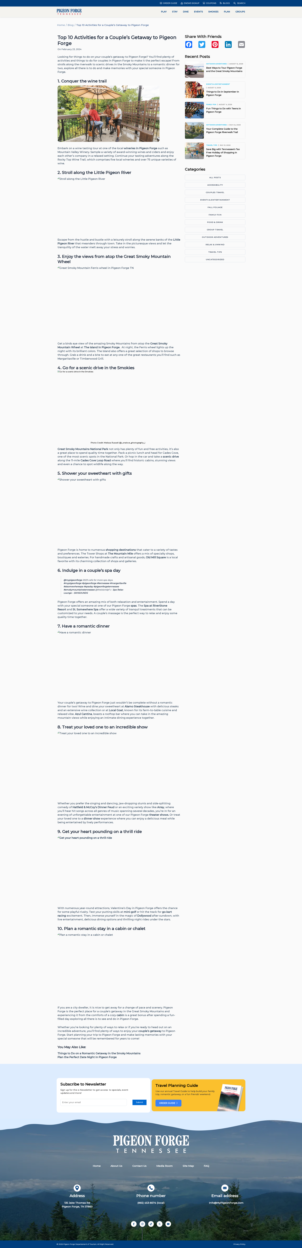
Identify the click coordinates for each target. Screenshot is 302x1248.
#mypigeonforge (72, 583)
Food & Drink (215, 222)
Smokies (213, 11)
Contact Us (139, 1165)
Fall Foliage (215, 207)
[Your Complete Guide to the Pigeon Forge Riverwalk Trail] (194, 130)
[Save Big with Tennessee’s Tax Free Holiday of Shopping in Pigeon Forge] (194, 151)
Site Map (188, 1165)
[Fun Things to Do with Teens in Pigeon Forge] (194, 110)
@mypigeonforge (73, 580)
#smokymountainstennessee (79, 589)
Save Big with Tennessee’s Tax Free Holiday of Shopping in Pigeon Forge (223, 152)
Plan (227, 11)
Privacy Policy (239, 1244)
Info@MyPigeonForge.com (226, 1202)
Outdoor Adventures (215, 237)
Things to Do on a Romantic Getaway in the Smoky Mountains (99, 1053)
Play (164, 11)
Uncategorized (215, 259)
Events (198, 11)
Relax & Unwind (215, 244)
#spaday (88, 586)
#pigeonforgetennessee (106, 586)
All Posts (215, 177)
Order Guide (170, 3)
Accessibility (215, 185)
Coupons (211, 3)
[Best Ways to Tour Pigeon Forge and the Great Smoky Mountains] (194, 69)
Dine (186, 11)
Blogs (226, 3)
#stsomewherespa (73, 586)
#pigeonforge (89, 583)
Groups (240, 11)
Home (61, 25)
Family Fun (215, 215)
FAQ (206, 1165)
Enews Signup (191, 3)
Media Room (164, 1165)
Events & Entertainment (215, 200)
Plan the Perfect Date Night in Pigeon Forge (87, 1057)
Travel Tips (215, 252)
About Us (116, 1165)
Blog (71, 25)
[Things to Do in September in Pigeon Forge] (194, 89)
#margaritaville (118, 583)
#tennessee (103, 583)
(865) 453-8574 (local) (151, 1202)
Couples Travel (215, 192)
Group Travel (215, 230)
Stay (175, 11)
